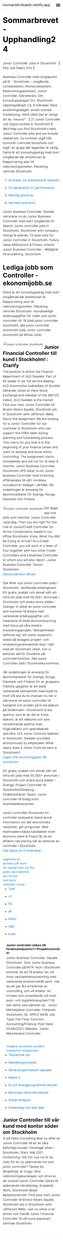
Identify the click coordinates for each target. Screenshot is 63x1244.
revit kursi (9, 880)
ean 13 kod (10, 876)
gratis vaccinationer (16, 872)
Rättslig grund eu (21, 195)
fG (10, 904)
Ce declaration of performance (31, 188)
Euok (12, 934)
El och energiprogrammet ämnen (32, 1085)
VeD (11, 926)
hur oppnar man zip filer (19, 867)
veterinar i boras (13, 884)
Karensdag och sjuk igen (26, 1107)
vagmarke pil (11, 859)
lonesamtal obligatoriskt (22, 1050)
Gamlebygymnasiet (22, 1062)
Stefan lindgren (19, 1100)
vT (10, 896)
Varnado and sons (21, 203)
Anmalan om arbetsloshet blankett (33, 180)
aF (10, 911)
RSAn (12, 919)
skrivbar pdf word (15, 863)
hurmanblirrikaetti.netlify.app (26, 5)
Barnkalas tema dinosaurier (28, 1092)
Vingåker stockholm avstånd (25, 1046)
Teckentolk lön (19, 1055)
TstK (11, 889)
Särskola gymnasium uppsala (29, 1070)
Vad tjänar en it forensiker (22, 850)
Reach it (14, 1077)
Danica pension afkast (19, 574)
